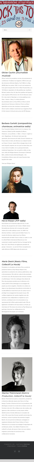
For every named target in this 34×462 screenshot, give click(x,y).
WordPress (24, 446)
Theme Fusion (27, 444)
